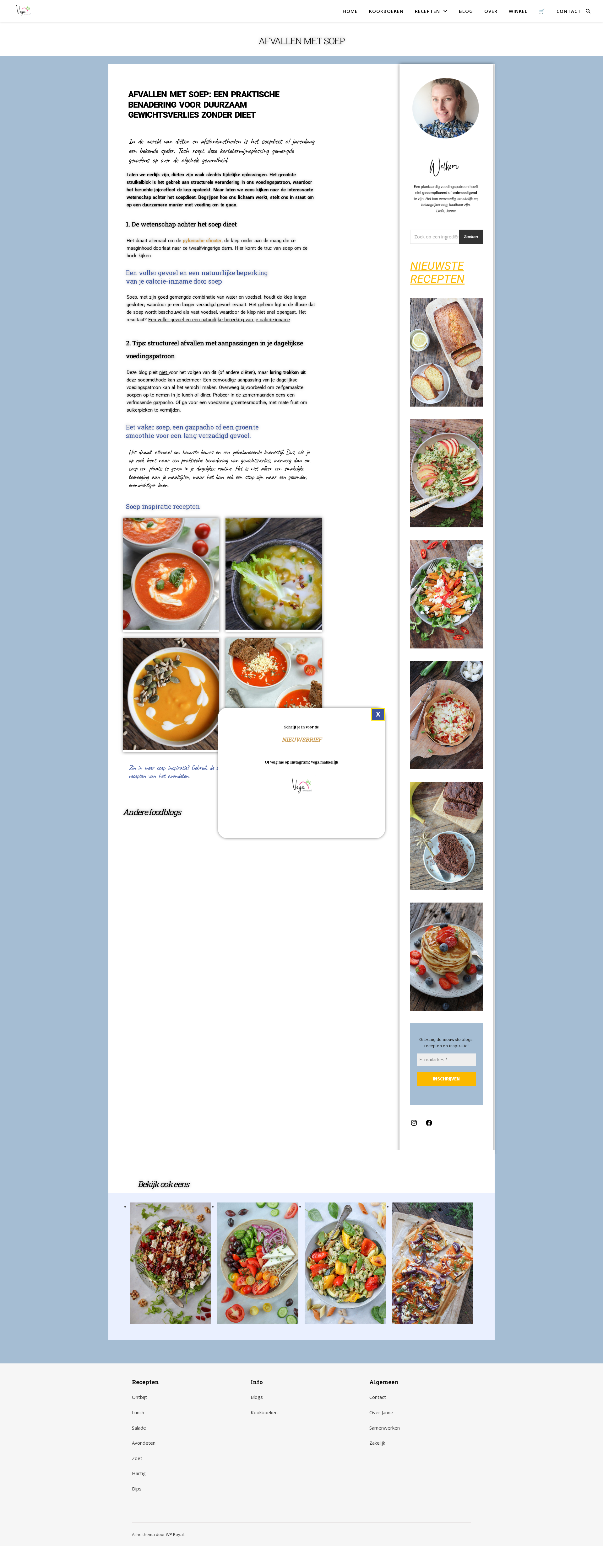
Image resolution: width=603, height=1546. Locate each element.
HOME (350, 11)
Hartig (139, 1473)
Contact (377, 1397)
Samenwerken (384, 1428)
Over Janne (381, 1412)
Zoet (137, 1458)
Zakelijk (377, 1443)
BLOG (466, 11)
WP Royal (175, 1534)
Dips (137, 1488)
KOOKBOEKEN (386, 11)
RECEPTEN (427, 11)
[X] (378, 714)
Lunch (138, 1412)
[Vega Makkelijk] (23, 11)
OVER (490, 11)
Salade (139, 1428)
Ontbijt (139, 1397)
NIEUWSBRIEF (302, 739)
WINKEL (518, 11)
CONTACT (569, 11)
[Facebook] (429, 1125)
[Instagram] (414, 1125)
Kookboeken (264, 1412)
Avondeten (143, 1443)
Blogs (257, 1397)
